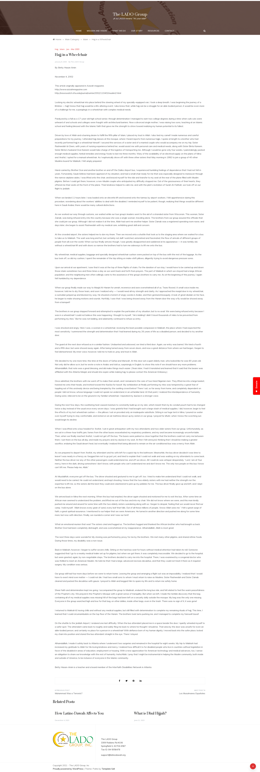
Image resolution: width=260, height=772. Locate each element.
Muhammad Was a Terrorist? (68, 693)
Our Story (136, 31)
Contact (170, 31)
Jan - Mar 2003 (72, 49)
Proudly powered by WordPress (68, 769)
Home (79, 31)
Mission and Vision (97, 31)
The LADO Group (130, 14)
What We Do (119, 31)
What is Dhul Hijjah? (150, 713)
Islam (62, 49)
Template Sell (108, 769)
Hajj (56, 49)
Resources (153, 31)
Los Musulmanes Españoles (192, 693)
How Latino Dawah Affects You (79, 713)
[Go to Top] (253, 766)
